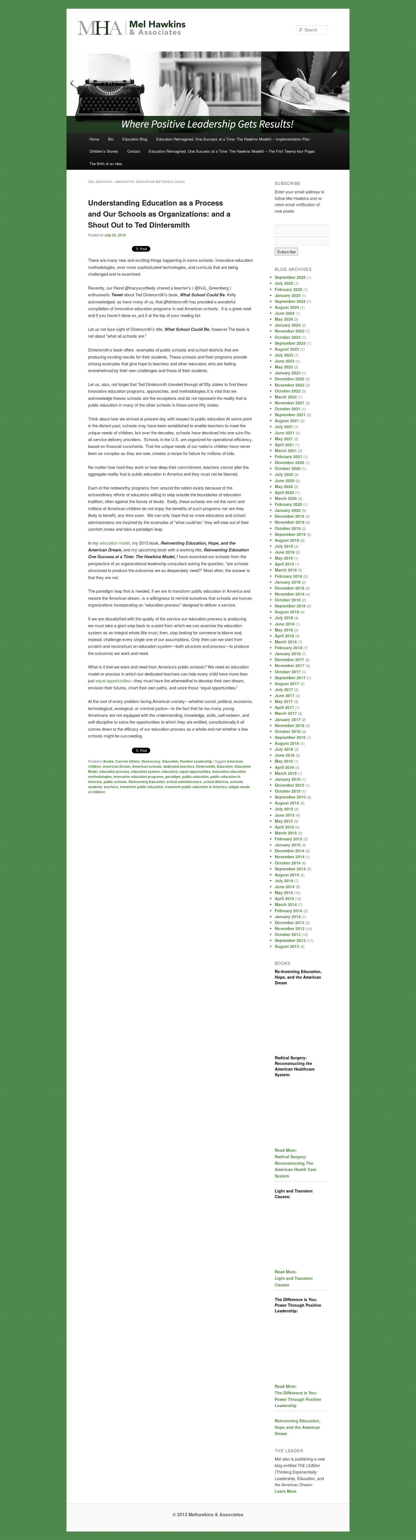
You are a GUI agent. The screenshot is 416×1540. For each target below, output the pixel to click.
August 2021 (287, 420)
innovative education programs (138, 776)
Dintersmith (205, 766)
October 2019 (288, 528)
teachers (111, 786)
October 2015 (288, 791)
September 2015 (290, 797)
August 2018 (287, 611)
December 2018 (289, 588)
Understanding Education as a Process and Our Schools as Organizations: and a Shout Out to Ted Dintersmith (159, 213)
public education (195, 776)
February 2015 (288, 839)
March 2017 (286, 713)
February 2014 (288, 910)
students (95, 786)
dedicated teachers (178, 766)
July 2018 (284, 617)
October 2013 (288, 934)
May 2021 (284, 438)
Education (170, 761)
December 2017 (289, 659)
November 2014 (290, 856)
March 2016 (286, 773)
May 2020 (284, 486)
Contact (133, 151)
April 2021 (284, 444)
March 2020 (286, 498)
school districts (215, 781)
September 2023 (290, 343)
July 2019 (284, 546)
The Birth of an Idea (105, 163)
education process (114, 771)
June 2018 (285, 624)
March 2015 (286, 833)
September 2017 (290, 677)
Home (94, 139)
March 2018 (286, 641)
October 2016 (288, 731)
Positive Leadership (196, 761)
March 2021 (286, 450)
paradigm (173, 776)
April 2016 (284, 767)
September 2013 (290, 940)
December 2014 (289, 850)
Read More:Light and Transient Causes (294, 1278)
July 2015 (284, 809)
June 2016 (285, 755)
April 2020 (284, 492)
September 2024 (290, 301)
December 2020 (289, 462)
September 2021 (290, 414)
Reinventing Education (146, 781)
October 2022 (288, 391)
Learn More (286, 1491)
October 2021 (288, 408)
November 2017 (290, 665)
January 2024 (288, 325)
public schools (115, 781)
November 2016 (290, 725)
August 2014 (287, 874)
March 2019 (286, 570)
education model (115, 543)
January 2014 (288, 916)
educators (170, 771)
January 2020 (288, 510)
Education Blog (134, 139)
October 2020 (288, 468)
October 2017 (288, 671)
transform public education (141, 786)
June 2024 (285, 313)
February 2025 (288, 289)
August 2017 (287, 683)
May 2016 (284, 761)
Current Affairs (127, 761)
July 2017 (284, 689)
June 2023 (285, 361)
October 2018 (288, 600)
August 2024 (287, 307)
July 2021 (284, 426)
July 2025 (284, 283)
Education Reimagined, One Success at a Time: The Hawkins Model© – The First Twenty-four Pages (232, 151)
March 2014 (286, 904)
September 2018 (290, 606)
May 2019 (284, 558)
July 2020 (284, 474)
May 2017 (284, 701)
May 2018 (284, 630)
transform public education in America (196, 786)
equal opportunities (195, 771)
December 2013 (289, 922)
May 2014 (284, 892)
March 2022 (286, 397)
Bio (110, 139)
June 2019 (285, 552)
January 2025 (288, 295)
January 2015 (288, 844)
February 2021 (288, 456)
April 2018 (284, 636)
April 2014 (284, 898)
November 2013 (290, 928)
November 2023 (290, 331)
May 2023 (284, 367)
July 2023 (284, 355)
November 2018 (290, 594)
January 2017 (288, 719)
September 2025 (290, 277)
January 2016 (288, 779)
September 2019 (290, 534)
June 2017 (285, 695)
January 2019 (288, 582)
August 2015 (287, 803)
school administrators (184, 781)
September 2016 (290, 737)
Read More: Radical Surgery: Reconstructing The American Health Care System (295, 1163)
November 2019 (290, 522)
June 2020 (285, 480)
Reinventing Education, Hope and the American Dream (297, 1427)
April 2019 (284, 564)
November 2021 (290, 403)
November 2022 (290, 385)
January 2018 (288, 653)
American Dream (116, 766)
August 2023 (287, 349)
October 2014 (288, 863)
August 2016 (287, 743)
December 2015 (289, 785)
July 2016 (284, 749)
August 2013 (287, 946)
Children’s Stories (103, 151)
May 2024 (284, 319)
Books (108, 761)
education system (145, 771)
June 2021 (285, 432)
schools (236, 781)
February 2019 (288, 576)
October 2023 (288, 337)
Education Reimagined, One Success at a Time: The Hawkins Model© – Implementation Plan (233, 139)
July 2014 (284, 880)
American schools (147, 766)
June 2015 (285, 815)
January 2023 (288, 373)
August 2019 (287, 540)
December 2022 (289, 378)
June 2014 (285, 886)
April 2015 (284, 827)
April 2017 (284, 707)
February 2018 (288, 647)
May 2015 (284, 821)
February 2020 (288, 504)
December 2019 (289, 516)
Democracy (150, 761)
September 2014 (290, 869)
